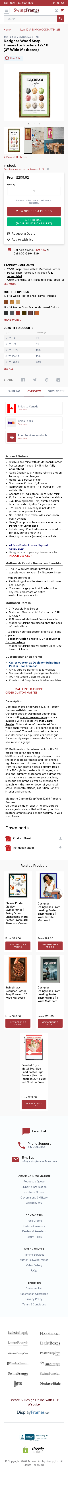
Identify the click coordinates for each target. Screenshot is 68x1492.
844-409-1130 (24, 2)
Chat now (40, 250)
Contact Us (57, 2)
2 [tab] (34, 124)
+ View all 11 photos (15, 157)
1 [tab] (28, 124)
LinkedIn (43, 1476)
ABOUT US (34, 1283)
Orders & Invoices (34, 1226)
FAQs (34, 1270)
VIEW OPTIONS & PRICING (18, 945)
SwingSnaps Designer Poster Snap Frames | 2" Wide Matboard (16, 992)
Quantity (11, 184)
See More (10, 283)
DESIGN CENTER (34, 1249)
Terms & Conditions (34, 1304)
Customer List (34, 1288)
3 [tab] (39, 124)
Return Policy (34, 1236)
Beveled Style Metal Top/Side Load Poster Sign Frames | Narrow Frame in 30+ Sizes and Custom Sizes (34, 1073)
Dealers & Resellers (34, 1231)
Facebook (14, 1476)
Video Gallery (34, 1265)
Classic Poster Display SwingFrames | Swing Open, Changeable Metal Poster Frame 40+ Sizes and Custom (16, 913)
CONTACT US (34, 1215)
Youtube (53, 1476)
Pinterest (34, 1476)
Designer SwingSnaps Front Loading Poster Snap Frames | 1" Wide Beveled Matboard (49, 912)
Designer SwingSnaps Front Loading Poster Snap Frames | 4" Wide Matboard (49, 994)
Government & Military (34, 1197)
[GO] (60, 18)
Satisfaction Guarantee (34, 1293)
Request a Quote (34, 1181)
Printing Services (34, 1254)
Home (7, 29)
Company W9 (34, 1202)
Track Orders (34, 1220)
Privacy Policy (34, 1299)
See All (8, 368)
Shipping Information (34, 1187)
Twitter (24, 1476)
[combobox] (34, 18)
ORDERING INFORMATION (34, 1176)
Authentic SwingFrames (34, 1259)
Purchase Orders (34, 1192)
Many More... (13, 319)
